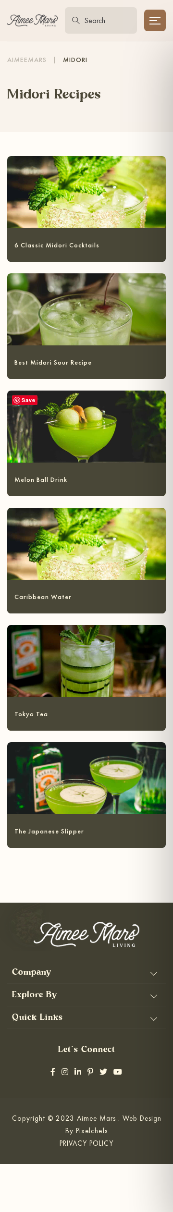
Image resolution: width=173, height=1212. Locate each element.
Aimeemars (27, 59)
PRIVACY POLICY (86, 1143)
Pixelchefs (92, 1130)
